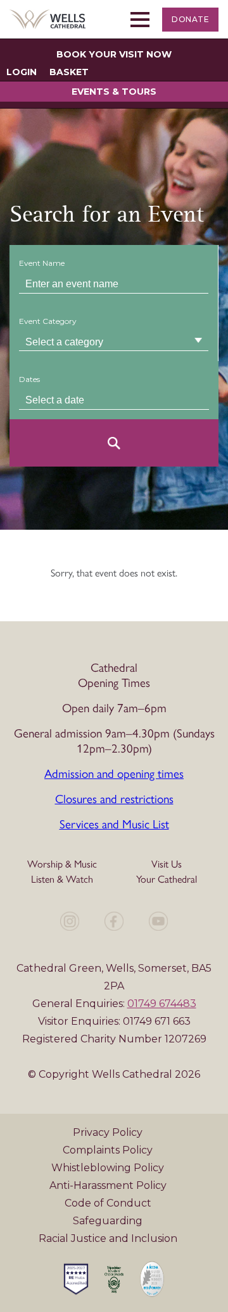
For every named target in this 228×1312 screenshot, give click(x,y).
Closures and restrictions (114, 798)
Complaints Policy (108, 1150)
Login (21, 72)
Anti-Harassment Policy (108, 1185)
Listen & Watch (62, 878)
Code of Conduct (108, 1203)
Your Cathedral (166, 878)
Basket (69, 72)
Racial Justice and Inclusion (108, 1238)
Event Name (42, 263)
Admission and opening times (114, 773)
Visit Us (166, 863)
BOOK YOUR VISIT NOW (114, 54)
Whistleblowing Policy (107, 1168)
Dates (29, 379)
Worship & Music (62, 863)
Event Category (48, 321)
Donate (190, 19)
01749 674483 (161, 1004)
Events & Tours (114, 91)
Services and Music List (114, 823)
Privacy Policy (107, 1132)
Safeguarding (107, 1221)
